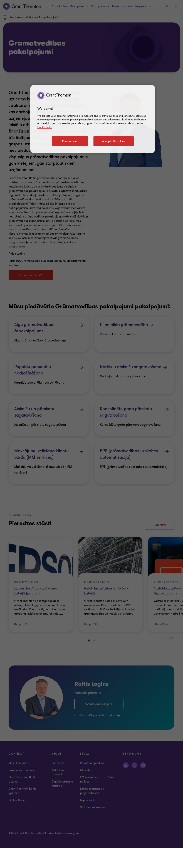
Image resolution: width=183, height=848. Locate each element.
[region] (92, 119)
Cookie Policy (44, 127)
